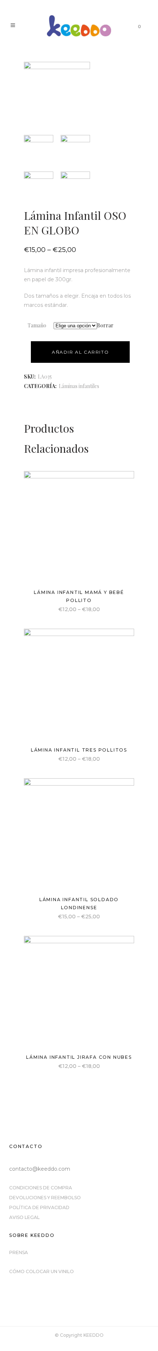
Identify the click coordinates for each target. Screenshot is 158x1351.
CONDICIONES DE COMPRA (40, 1187)
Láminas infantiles (79, 386)
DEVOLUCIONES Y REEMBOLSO (45, 1197)
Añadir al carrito (80, 352)
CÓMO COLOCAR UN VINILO (41, 1271)
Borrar (105, 325)
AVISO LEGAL (24, 1217)
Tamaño (37, 325)
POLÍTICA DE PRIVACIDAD (39, 1207)
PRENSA (18, 1252)
